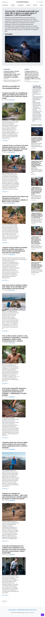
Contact (40, 1)
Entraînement (5, 5)
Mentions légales (12, 609)
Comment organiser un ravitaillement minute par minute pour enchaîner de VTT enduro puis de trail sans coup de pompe (14, 95)
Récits (41, 5)
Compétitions (21, 5)
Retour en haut (33, 609)
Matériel (13, 5)
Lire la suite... (9, 34)
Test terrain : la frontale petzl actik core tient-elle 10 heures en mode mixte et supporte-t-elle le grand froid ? (22, 13)
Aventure (28, 5)
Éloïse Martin (5, 2)
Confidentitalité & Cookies (23, 609)
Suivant (4, 601)
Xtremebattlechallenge (22, 2)
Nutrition (35, 5)
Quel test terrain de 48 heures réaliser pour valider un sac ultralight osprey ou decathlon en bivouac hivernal (14, 286)
